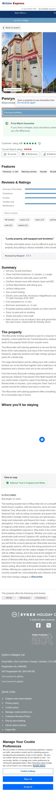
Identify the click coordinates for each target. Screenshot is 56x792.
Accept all (28, 787)
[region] (28, 762)
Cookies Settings (28, 771)
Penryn (8, 98)
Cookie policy (39, 766)
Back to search (13, 28)
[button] (6, 62)
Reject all (28, 779)
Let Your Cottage (21, 20)
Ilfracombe (37, 576)
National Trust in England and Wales (27, 483)
